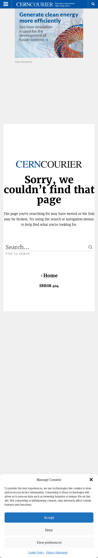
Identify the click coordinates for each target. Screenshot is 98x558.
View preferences (49, 542)
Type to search (17, 254)
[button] (91, 479)
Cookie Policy (36, 552)
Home (50, 275)
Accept (49, 517)
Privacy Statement (57, 552)
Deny (49, 530)
